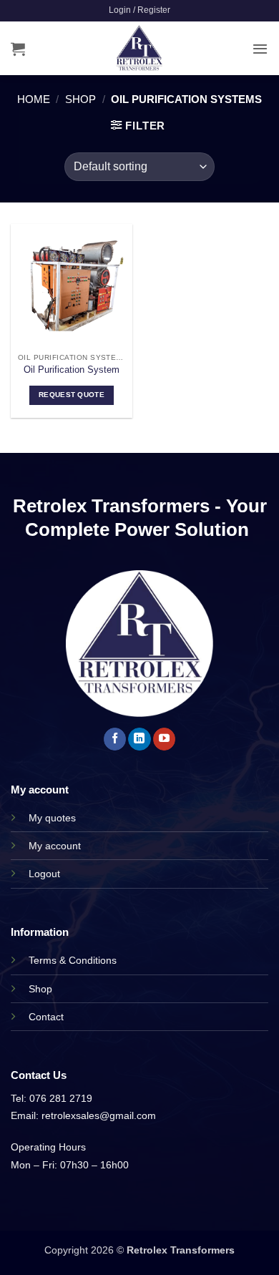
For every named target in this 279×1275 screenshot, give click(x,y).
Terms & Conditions (73, 960)
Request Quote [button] (71, 395)
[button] (139, 10)
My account (55, 845)
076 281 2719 (60, 1098)
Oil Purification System (71, 369)
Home (33, 99)
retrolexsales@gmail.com (98, 1115)
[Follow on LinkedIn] (139, 739)
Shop (80, 99)
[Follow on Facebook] (115, 739)
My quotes (52, 818)
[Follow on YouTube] (164, 739)
